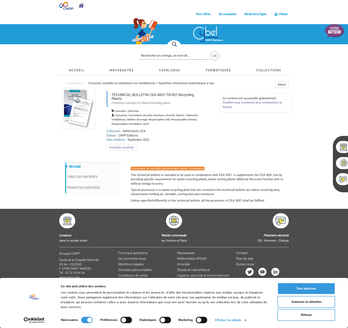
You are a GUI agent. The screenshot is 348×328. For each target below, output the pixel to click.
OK (215, 56)
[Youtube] (262, 271)
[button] (169, 70)
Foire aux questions (133, 253)
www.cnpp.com (69, 277)
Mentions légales (131, 264)
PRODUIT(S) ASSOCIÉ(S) (83, 187)
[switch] (126, 320)
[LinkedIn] (275, 271)
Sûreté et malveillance (193, 270)
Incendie (183, 264)
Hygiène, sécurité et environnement (203, 275)
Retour (282, 84)
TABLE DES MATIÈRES (82, 177)
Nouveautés (186, 253)
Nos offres (203, 14)
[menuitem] (78, 108)
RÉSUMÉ (75, 167)
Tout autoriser (306, 288)
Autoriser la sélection (306, 301)
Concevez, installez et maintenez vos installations (121, 83)
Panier (283, 14)
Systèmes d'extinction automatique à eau (186, 83)
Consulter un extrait (121, 147)
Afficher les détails (228, 320)
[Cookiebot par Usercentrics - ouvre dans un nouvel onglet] (34, 320)
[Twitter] (249, 271)
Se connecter (227, 14)
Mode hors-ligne (255, 14)
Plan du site (244, 259)
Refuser (306, 315)
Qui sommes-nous (132, 259)
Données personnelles (135, 270)
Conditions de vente (133, 275)
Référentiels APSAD (192, 259)
